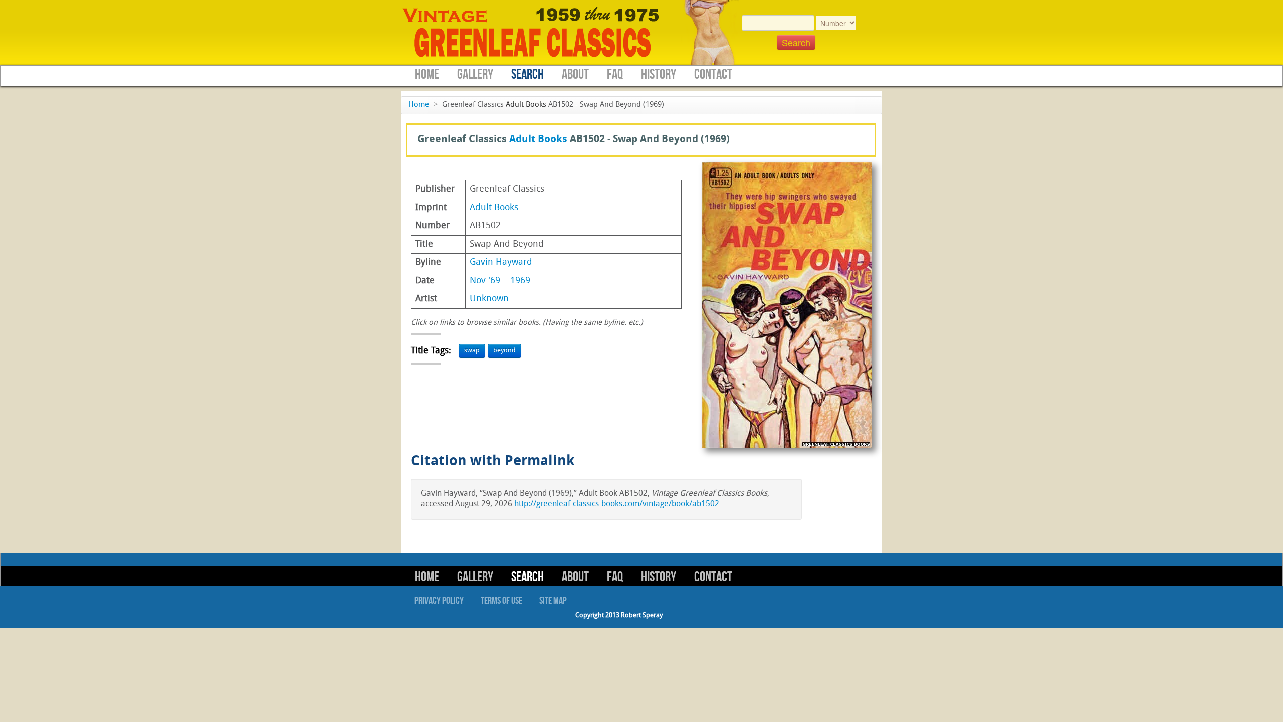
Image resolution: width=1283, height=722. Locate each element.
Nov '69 (485, 281)
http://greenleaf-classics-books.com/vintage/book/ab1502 (616, 504)
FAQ (615, 74)
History (658, 74)
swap (472, 350)
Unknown (489, 299)
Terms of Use (501, 601)
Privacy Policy (439, 601)
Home (427, 74)
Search (527, 74)
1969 (520, 281)
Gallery (475, 74)
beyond (504, 350)
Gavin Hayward (501, 262)
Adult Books (526, 105)
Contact (713, 74)
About (575, 74)
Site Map (553, 601)
